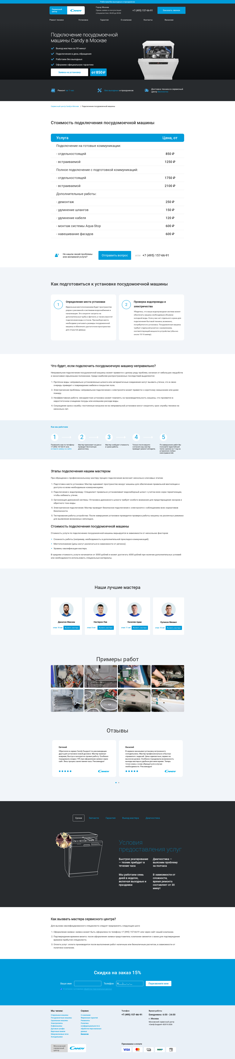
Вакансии (85, 1034)
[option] (84, 758)
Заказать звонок (171, 10)
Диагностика (153, 818)
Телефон (109, 983)
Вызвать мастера (71, 628)
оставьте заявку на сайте (61, 449)
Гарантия (110, 818)
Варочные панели (58, 1031)
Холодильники (57, 1037)
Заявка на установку (69, 72)
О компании (85, 1015)
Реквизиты (85, 1020)
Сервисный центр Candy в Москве (65, 106)
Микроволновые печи (59, 1034)
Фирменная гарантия (89, 1018)
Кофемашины (56, 1026)
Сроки (78, 818)
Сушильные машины (59, 1020)
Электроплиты (57, 1023)
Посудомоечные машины (61, 1018)
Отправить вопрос (115, 255)
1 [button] (116, 782)
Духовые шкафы (58, 1029)
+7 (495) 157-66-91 (142, 10)
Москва (105, 7)
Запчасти (94, 818)
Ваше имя (66, 983)
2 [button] (119, 782)
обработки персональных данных (98, 989)
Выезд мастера (130, 818)
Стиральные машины (59, 1015)
